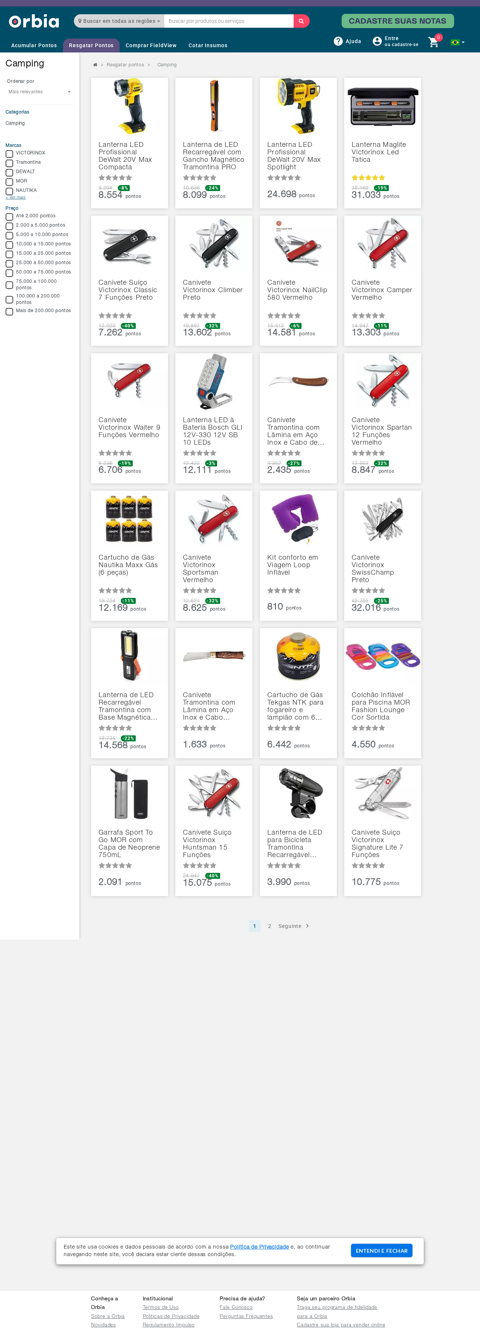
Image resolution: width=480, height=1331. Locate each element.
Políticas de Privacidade (171, 1317)
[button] (458, 42)
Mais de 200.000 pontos (43, 311)
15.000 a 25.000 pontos (43, 253)
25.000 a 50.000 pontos (43, 263)
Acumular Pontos (34, 45)
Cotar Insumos (208, 45)
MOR (21, 181)
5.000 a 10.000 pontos (42, 235)
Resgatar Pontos (91, 45)
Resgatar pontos (125, 65)
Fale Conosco (236, 1308)
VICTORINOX (30, 153)
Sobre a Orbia (107, 1317)
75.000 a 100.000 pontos (36, 284)
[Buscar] (301, 21)
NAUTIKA (26, 190)
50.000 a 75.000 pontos (43, 272)
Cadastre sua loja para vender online (341, 1325)
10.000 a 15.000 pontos (43, 244)
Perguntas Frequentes (246, 1317)
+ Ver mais (16, 198)
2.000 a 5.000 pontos (41, 225)
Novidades (103, 1325)
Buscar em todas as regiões (119, 21)
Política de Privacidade (259, 1247)
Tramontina (28, 162)
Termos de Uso (161, 1308)
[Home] (34, 21)
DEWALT (25, 172)
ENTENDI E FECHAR (382, 1250)
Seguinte (290, 926)
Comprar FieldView (151, 45)
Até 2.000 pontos (36, 216)
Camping (15, 123)
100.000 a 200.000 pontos (38, 299)
